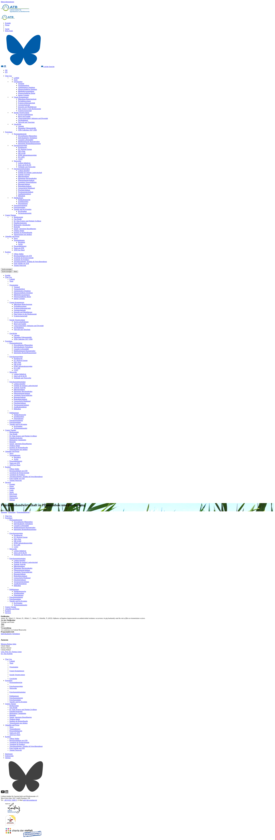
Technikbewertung (24, 101)
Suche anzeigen (7, 269)
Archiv (20, 244)
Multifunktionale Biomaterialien (29, 142)
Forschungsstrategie (20, 205)
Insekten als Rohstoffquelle (23, 232)
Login (11, 490)
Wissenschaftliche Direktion (27, 89)
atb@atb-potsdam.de (30, 800)
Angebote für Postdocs (21, 260)
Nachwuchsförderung (25, 114)
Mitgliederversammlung (26, 91)
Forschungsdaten (19, 207)
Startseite (4, 512)
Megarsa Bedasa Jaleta (8, 644)
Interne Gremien (23, 95)
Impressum (13, 496)
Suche (7, 29)
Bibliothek (21, 196)
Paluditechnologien (20, 223)
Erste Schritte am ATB (21, 263)
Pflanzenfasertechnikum (26, 180)
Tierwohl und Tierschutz (26, 122)
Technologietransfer (24, 213)
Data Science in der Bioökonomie (29, 109)
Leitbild (16, 78)
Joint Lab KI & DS (24, 165)
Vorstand (21, 83)
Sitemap (12, 500)
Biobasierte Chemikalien (22, 225)
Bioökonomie (18, 217)
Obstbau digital (19, 231)
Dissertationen (23, 203)
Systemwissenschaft (25, 111)
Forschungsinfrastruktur (22, 169)
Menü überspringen (7, 2)
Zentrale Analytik (24, 174)
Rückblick (21, 242)
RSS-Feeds (9, 31)
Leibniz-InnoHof (24, 171)
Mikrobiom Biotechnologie (27, 99)
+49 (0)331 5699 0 (10, 800)
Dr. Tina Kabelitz (7, 654)
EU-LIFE (21, 157)
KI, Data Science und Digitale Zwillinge (27, 221)
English (7, 275)
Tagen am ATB (19, 248)
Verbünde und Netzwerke (26, 167)
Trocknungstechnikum (25, 192)
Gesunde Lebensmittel (25, 140)
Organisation (18, 82)
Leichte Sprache (48, 67)
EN (6, 72)
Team (16, 80)
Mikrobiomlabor (23, 176)
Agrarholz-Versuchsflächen (27, 182)
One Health (18, 219)
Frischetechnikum (24, 190)
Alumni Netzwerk (20, 265)
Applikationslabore (24, 194)
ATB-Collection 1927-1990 (27, 130)
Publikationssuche (24, 200)
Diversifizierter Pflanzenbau (27, 136)
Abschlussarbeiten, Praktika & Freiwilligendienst (30, 262)
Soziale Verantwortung (21, 113)
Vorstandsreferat (23, 85)
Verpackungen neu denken (23, 234)
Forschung (8, 132)
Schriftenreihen (23, 202)
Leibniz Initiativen (24, 163)
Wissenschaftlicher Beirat (26, 93)
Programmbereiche (20, 134)
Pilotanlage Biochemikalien (27, 178)
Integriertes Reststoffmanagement (29, 143)
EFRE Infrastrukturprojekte (27, 155)
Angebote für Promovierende (24, 258)
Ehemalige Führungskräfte (27, 128)
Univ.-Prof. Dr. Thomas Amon (11, 652)
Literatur (21, 126)
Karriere (8, 252)
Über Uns (8, 76)
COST (20, 159)
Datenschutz (13, 498)
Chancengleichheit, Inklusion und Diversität (33, 118)
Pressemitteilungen (20, 246)
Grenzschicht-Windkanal (26, 188)
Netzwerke (17, 161)
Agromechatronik (24, 105)
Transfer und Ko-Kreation (22, 209)
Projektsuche (22, 147)
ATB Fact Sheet (19, 250)
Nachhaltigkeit (23, 120)
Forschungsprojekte (20, 145)
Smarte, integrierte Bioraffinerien (25, 229)
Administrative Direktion (26, 87)
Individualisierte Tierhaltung (27, 138)
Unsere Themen (10, 215)
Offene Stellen (19, 254)
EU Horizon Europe (25, 149)
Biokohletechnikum (24, 186)
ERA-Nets (21, 151)
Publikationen (18, 198)
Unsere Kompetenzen (21, 97)
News (16, 238)
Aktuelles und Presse (12, 236)
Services (8, 482)
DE (6, 70)
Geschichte (17, 124)
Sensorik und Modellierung (27, 107)
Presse (7, 25)
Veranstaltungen (19, 240)
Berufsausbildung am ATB (23, 256)
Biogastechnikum (24, 184)
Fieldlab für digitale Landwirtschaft (30, 173)
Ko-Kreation (22, 211)
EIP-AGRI (21, 153)
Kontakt (8, 23)
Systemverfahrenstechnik (26, 103)
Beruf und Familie (24, 116)
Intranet (12, 488)
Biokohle (17, 227)
